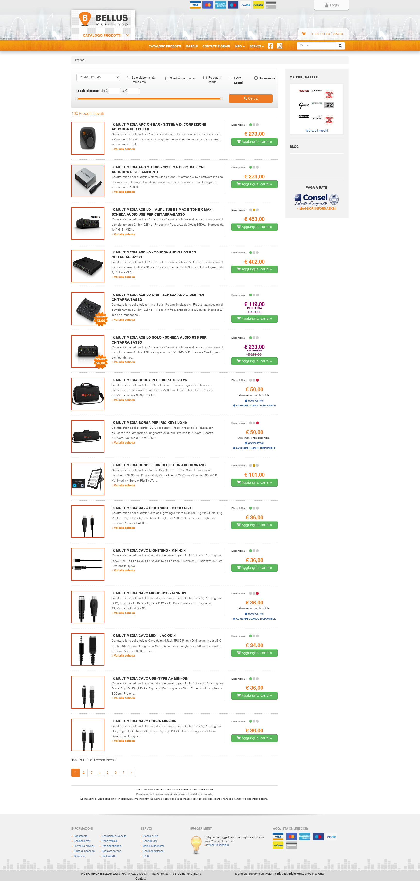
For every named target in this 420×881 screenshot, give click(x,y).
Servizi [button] (256, 46)
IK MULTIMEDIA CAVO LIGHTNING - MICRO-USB (151, 508)
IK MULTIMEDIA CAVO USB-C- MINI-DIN (144, 721)
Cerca (252, 98)
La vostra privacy (84, 846)
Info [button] (238, 46)
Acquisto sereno (111, 851)
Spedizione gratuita (183, 78)
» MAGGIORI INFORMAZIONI (316, 208)
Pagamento (80, 836)
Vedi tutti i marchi (317, 130)
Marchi (192, 46)
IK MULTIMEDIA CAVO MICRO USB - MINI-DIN (149, 593)
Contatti (140, 878)
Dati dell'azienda (111, 846)
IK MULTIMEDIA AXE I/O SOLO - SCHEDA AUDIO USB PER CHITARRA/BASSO (159, 339)
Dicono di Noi (150, 836)
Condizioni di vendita (114, 836)
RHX (321, 873)
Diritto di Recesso (84, 851)
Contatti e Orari (216, 46)
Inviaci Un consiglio (217, 845)
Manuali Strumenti (153, 846)
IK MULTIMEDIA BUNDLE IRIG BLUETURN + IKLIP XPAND (159, 465)
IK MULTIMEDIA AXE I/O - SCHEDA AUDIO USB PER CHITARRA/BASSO (154, 254)
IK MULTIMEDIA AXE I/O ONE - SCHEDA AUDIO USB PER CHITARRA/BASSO (158, 297)
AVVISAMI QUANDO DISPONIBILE (255, 405)
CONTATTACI (255, 400)
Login (334, 5)
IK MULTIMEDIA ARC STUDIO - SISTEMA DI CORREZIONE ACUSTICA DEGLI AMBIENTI (159, 169)
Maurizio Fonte (294, 873)
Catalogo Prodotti (102, 35)
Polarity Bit (273, 873)
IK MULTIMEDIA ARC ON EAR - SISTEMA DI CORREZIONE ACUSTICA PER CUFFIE (159, 126)
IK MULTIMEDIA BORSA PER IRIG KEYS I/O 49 (149, 422)
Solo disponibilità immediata (143, 80)
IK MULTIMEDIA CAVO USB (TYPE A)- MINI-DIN (150, 678)
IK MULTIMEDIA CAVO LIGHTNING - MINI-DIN (149, 550)
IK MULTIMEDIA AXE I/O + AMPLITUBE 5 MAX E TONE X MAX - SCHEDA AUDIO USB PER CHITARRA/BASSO (163, 212)
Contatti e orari (82, 841)
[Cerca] (340, 46)
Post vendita (109, 856)
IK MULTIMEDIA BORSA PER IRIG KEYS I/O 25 (149, 380)
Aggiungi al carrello (256, 141)
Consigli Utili (150, 841)
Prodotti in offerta (214, 80)
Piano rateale (109, 841)
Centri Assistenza (153, 851)
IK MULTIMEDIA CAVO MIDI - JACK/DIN (144, 635)
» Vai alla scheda (123, 149)
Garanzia (79, 856)
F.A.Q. (146, 856)
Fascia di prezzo (87, 90)
